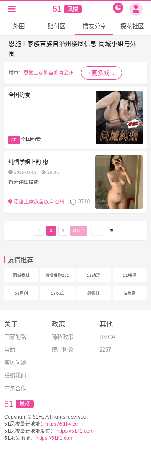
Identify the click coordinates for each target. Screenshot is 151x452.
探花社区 (132, 26)
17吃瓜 (57, 293)
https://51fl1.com (74, 431)
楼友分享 (94, 26)
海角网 (129, 293)
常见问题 (15, 363)
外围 (19, 26)
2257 (105, 350)
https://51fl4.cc (61, 423)
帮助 (9, 350)
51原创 (21, 293)
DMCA (107, 337)
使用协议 (62, 350)
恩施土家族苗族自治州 (48, 72)
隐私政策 (62, 337)
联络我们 (15, 375)
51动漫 (93, 275)
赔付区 (56, 26)
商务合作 (15, 388)
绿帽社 (93, 293)
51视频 (129, 275)
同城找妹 (21, 275)
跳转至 (79, 230)
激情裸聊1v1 (57, 275)
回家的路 (15, 337)
